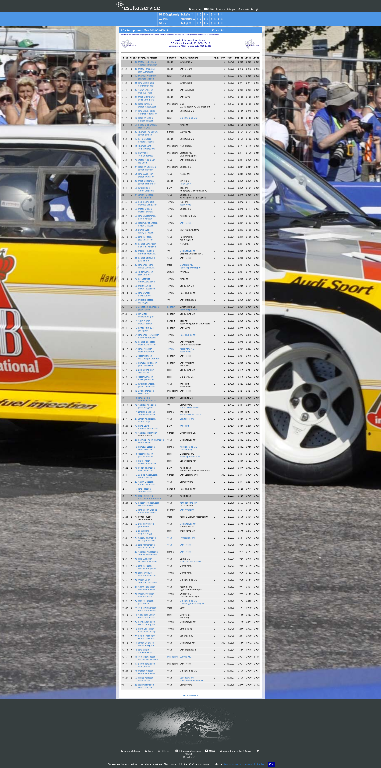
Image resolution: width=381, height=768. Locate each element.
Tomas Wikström (146, 148)
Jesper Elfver (144, 309)
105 (135, 621)
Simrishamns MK (188, 117)
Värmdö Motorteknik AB (191, 680)
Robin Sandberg (146, 201)
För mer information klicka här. (245, 764)
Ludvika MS (185, 656)
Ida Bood (142, 162)
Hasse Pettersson (146, 617)
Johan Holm (144, 649)
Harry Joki (143, 152)
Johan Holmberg (146, 82)
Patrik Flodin (144, 187)
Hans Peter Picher (147, 610)
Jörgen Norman (145, 169)
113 (135, 649)
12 (136, 369)
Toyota (170, 348)
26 (136, 264)
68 (136, 544)
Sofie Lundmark (146, 99)
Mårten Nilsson (145, 670)
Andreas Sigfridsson (148, 428)
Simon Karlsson (146, 194)
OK (271, 764)
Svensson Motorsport (190, 561)
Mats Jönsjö (144, 666)
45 (136, 75)
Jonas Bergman (145, 407)
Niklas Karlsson (145, 677)
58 (136, 201)
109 (135, 537)
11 (136, 376)
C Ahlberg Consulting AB (192, 603)
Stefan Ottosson (146, 176)
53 (136, 285)
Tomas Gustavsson (147, 582)
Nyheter (190, 756)
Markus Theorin (146, 250)
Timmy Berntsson (147, 414)
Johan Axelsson (145, 173)
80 (136, 68)
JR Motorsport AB (188, 309)
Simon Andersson (147, 418)
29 (136, 418)
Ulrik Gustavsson (146, 281)
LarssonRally (186, 449)
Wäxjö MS (184, 425)
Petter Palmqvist (146, 327)
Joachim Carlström (147, 166)
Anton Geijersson (146, 484)
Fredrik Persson (146, 600)
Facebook (197, 9)
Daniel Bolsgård (146, 645)
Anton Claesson (146, 481)
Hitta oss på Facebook (189, 751)
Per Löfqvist (144, 278)
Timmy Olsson (145, 491)
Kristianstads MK (188, 446)
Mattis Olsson (145, 208)
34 (136, 82)
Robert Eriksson (146, 141)
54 (136, 229)
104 (135, 572)
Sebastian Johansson (148, 306)
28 (136, 250)
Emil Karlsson (145, 236)
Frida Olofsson (145, 687)
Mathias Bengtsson (147, 204)
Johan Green (144, 292)
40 (136, 117)
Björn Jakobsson (146, 379)
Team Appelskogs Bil (190, 456)
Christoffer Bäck (146, 85)
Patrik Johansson (146, 383)
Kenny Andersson (147, 337)
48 (136, 152)
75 (136, 425)
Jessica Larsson (145, 239)
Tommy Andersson (147, 554)
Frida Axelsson (145, 449)
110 (135, 565)
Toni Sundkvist (145, 155)
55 (136, 292)
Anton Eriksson (145, 89)
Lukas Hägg (143, 530)
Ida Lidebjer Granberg (149, 358)
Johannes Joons (145, 264)
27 (136, 194)
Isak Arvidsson (145, 596)
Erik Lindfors (144, 274)
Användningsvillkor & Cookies (238, 751)
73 (136, 467)
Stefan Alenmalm (146, 159)
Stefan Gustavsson (147, 106)
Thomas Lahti (145, 145)
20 (136, 551)
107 (135, 635)
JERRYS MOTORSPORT (191, 407)
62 (136, 222)
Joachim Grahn (145, 117)
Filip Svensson (145, 558)
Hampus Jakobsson (147, 362)
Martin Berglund (146, 96)
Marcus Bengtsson (147, 463)
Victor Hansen (145, 355)
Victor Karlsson (145, 376)
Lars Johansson (145, 470)
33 (136, 61)
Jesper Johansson (146, 386)
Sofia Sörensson (146, 390)
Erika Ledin (143, 393)
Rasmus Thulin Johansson (151, 439)
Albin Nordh (144, 320)
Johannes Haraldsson (148, 334)
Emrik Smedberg (146, 411)
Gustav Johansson (147, 537)
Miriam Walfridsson (148, 659)
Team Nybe (185, 204)
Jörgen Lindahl (145, 134)
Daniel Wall (143, 229)
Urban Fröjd (144, 421)
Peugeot (171, 306)
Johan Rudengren (147, 110)
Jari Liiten (142, 313)
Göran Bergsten (146, 190)
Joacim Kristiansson (148, 222)
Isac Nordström (145, 495)
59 (136, 208)
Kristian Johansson (147, 124)
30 (136, 341)
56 (136, 236)
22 (136, 684)
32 (136, 96)
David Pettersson (146, 589)
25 (136, 481)
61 (136, 299)
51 (136, 124)
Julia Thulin (143, 260)
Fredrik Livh (144, 127)
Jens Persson (144, 488)
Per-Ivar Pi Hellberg (147, 561)
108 (135, 558)
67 (136, 334)
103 (135, 593)
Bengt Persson (145, 218)
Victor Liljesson (145, 453)
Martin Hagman (146, 180)
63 (136, 271)
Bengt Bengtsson (146, 663)
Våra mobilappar (227, 9)
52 (136, 187)
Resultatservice (190, 695)
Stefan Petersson (146, 673)
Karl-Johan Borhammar (149, 498)
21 (136, 586)
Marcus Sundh (145, 211)
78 (136, 159)
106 (135, 600)
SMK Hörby (185, 222)
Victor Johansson (146, 540)
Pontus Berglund (146, 257)
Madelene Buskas (147, 400)
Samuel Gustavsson (148, 474)
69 (136, 215)
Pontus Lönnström (147, 243)
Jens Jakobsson (145, 365)
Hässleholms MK (188, 334)
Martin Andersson (147, 344)
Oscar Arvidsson (146, 593)
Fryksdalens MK (187, 537)
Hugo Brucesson (146, 628)
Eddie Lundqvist (146, 369)
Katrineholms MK (188, 502)
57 (136, 348)
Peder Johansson (146, 467)
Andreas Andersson (148, 551)
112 (135, 628)
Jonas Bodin (144, 397)
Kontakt (245, 9)
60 (136, 677)
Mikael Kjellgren (146, 316)
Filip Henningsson (147, 568)
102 (135, 579)
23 (136, 439)
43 (136, 656)
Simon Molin (144, 442)
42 (136, 390)
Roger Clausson (146, 225)
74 (136, 670)
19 (136, 488)
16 (136, 509)
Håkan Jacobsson (146, 288)
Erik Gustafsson (146, 71)
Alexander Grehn (146, 614)
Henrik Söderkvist (147, 253)
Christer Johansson (147, 113)
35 (136, 131)
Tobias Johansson (147, 656)
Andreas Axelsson (147, 404)
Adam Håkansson (146, 586)
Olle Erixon (143, 372)
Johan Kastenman (147, 215)
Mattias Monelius (146, 68)
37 (136, 166)
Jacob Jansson (145, 103)
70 (136, 278)
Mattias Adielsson (147, 61)
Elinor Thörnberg (146, 638)
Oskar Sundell (145, 285)
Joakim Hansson (146, 684)
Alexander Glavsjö (147, 631)
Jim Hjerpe (143, 330)
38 (136, 180)
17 (136, 411)
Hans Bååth (144, 425)
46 (136, 138)
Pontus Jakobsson (147, 341)
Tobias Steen (144, 197)
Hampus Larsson (146, 446)
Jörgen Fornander (147, 183)
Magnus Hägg (145, 533)
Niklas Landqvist (146, 267)
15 (136, 474)
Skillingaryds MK (188, 250)
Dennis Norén (145, 477)
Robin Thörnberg (146, 635)
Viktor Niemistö (145, 505)
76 (136, 502)
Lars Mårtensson (146, 544)
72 (136, 404)
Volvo (169, 537)
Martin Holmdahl (146, 351)
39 (136, 103)
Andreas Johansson (147, 64)
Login (256, 9)
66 (136, 523)
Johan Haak (143, 603)
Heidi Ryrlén (144, 460)
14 (136, 397)
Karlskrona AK (187, 348)
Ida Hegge (143, 302)
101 (135, 495)
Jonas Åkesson (145, 348)
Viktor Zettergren (146, 624)
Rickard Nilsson (146, 120)
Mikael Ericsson (146, 299)
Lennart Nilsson (146, 78)
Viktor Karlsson (145, 271)
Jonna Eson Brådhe (147, 509)
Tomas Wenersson (147, 607)
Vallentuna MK (187, 677)
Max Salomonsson (147, 575)
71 (136, 432)
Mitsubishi (172, 656)
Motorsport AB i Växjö (190, 414)
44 (136, 145)
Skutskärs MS (186, 264)
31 (136, 243)
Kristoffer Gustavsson (149, 502)
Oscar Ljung (144, 579)
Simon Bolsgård (146, 642)
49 (136, 663)
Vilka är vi (166, 751)
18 (136, 446)
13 (136, 313)
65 (136, 383)
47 (136, 110)
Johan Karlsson (145, 456)
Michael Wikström (147, 75)
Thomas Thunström (148, 131)
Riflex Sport (185, 183)
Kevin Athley (144, 295)
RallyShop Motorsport (190, 267)
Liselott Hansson (146, 547)
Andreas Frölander (147, 432)
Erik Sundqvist (145, 572)
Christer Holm (145, 652)
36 (136, 89)
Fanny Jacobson (146, 232)
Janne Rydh (143, 526)
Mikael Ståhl (144, 680)
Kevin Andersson (146, 621)
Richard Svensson (147, 246)
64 (136, 173)
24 (136, 257)
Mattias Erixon (145, 323)
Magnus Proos (145, 92)
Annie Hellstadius (147, 512)
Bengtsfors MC (187, 418)
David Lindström (146, 523)
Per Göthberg (144, 138)
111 (135, 642)
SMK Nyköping (187, 509)
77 (136, 607)
